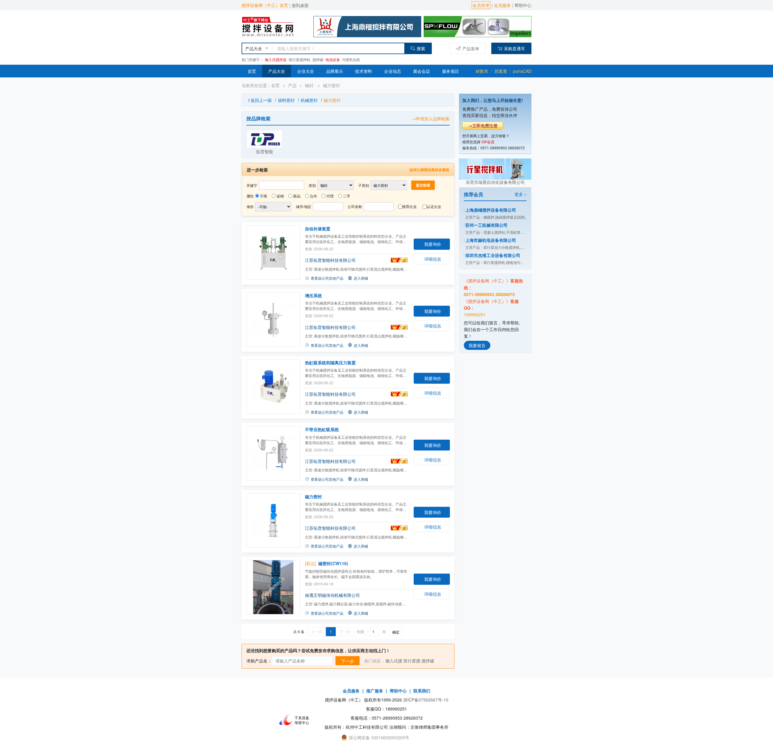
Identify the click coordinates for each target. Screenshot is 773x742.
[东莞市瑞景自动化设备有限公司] (495, 168)
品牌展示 (334, 71)
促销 (280, 195)
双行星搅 (411, 661)
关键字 (251, 185)
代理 (330, 195)
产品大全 (276, 71)
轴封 (310, 85)
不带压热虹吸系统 (322, 429)
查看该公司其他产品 (327, 278)
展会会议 (421, 71)
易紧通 (500, 71)
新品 (296, 195)
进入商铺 (361, 278)
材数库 (482, 71)
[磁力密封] (273, 520)
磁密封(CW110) (333, 563)
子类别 (363, 185)
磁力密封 (331, 85)
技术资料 (363, 71)
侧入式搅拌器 (276, 59)
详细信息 (432, 259)
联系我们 (421, 691)
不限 (263, 195)
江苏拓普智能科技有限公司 (330, 260)
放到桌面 (300, 5)
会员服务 (502, 5)
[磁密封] (273, 587)
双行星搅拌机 (299, 59)
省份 (250, 206)
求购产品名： (259, 661)
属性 (250, 195)
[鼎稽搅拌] (367, 26)
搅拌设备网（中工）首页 (265, 5)
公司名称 (355, 206)
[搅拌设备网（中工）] (274, 26)
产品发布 (470, 48)
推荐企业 (409, 206)
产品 (292, 85)
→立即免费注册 (483, 125)
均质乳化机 (351, 59)
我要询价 (432, 244)
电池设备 (333, 59)
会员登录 (481, 5)
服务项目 (450, 71)
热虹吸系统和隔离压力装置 (330, 363)
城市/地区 (303, 206)
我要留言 (477, 345)
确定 (395, 631)
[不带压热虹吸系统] (273, 453)
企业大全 (305, 71)
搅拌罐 (318, 59)
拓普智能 (264, 151)
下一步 (347, 661)
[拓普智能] (264, 139)
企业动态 (392, 71)
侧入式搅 (393, 661)
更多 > (521, 194)
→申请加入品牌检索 (431, 119)
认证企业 (434, 206)
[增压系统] (273, 319)
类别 (312, 185)
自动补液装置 (317, 229)
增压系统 (313, 295)
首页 (252, 71)
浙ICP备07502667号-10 (425, 700)
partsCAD (522, 71)
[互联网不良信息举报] (296, 720)
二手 (346, 195)
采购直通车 (514, 48)
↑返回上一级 (259, 100)
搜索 (421, 48)
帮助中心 (523, 5)
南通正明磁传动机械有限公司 (332, 595)
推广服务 (374, 691)
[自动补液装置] (273, 252)
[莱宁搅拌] (477, 26)
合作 (313, 195)
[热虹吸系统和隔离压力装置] (273, 386)
